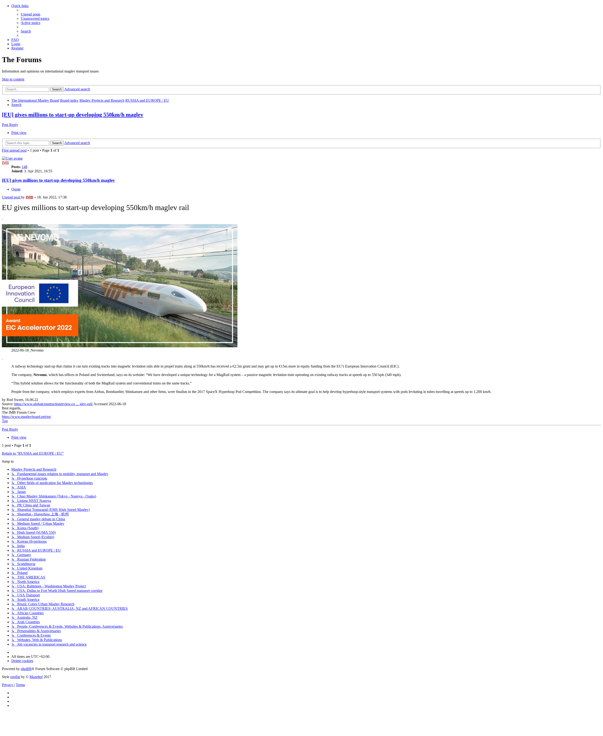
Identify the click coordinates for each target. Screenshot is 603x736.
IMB (5, 163)
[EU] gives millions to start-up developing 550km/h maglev (72, 115)
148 (24, 167)
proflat (15, 677)
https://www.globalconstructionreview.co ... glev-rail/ (53, 404)
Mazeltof (36, 677)
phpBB (26, 669)
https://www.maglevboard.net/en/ (26, 417)
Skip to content (13, 79)
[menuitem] (30, 14)
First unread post (14, 150)
